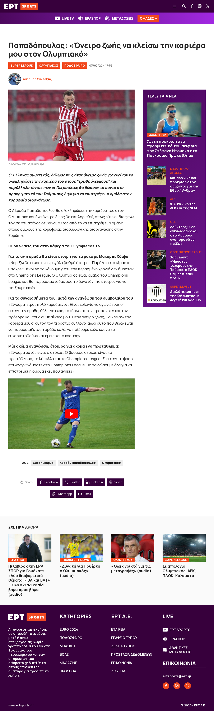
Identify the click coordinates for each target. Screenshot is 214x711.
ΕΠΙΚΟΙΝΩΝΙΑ (121, 662)
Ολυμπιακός (111, 463)
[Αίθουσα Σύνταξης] (14, 79)
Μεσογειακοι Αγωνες (179, 171)
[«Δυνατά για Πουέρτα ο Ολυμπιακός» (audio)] (81, 548)
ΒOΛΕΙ (64, 654)
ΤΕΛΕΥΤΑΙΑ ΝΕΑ (162, 96)
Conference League (185, 252)
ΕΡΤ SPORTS (180, 630)
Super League (21, 65)
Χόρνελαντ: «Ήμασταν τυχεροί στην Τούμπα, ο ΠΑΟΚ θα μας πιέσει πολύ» (183, 267)
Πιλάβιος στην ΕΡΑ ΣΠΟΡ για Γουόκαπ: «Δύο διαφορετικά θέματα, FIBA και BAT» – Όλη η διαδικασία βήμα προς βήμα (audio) (29, 580)
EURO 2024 (69, 629)
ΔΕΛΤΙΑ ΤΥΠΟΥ (123, 646)
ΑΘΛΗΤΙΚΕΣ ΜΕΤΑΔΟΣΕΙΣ (180, 650)
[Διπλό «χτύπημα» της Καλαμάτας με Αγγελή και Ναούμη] (156, 293)
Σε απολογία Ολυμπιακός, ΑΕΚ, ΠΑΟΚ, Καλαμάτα (179, 571)
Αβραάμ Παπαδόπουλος (78, 463)
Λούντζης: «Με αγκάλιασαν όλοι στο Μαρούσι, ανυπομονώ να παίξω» (184, 235)
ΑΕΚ (173, 199)
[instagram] (200, 6)
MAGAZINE (68, 662)
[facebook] (192, 6)
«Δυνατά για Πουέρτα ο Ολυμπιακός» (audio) (80, 571)
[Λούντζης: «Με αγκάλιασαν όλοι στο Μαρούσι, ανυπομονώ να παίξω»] (156, 229)
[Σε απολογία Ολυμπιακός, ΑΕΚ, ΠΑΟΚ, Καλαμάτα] (184, 548)
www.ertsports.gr (21, 705)
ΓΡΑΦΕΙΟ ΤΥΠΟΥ (124, 637)
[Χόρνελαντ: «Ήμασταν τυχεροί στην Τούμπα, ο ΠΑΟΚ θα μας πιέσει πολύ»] (156, 259)
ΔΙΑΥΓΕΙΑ (118, 671)
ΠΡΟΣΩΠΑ (68, 671)
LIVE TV (68, 18)
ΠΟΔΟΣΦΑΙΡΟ (74, 65)
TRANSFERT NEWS (75, 560)
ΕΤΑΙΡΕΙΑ (118, 629)
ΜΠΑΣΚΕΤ (67, 646)
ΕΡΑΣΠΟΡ (93, 18)
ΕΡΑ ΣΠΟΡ (17, 560)
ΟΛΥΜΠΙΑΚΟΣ (48, 65)
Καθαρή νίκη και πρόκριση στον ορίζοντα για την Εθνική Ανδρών (184, 184)
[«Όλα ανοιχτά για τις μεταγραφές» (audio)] (132, 548)
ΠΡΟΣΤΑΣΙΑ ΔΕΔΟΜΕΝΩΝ (131, 654)
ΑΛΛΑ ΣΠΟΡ (157, 135)
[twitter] (208, 6)
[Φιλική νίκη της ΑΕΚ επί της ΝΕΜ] (156, 206)
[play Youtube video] (71, 413)
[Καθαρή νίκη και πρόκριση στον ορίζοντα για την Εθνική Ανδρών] (156, 175)
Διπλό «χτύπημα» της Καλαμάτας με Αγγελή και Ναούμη (185, 295)
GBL (173, 222)
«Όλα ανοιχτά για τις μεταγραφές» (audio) (131, 568)
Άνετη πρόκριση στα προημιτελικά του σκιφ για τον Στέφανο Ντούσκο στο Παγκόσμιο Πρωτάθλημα (172, 148)
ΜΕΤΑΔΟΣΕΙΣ (122, 18)
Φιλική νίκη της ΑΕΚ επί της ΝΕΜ (183, 206)
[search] (184, 6)
